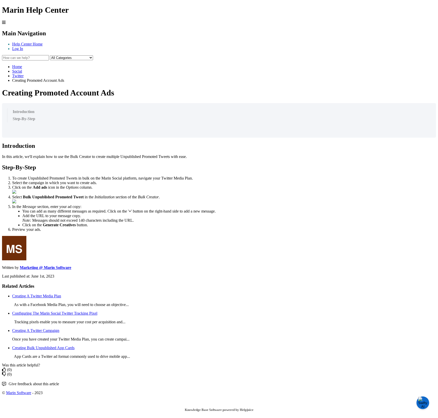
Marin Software (18, 393)
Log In (17, 48)
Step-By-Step (24, 119)
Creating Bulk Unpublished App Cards (43, 348)
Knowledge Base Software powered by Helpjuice (219, 410)
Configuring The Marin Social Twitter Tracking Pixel (54, 313)
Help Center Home (27, 44)
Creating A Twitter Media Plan (36, 296)
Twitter (18, 76)
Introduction (23, 111)
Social (17, 71)
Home (17, 67)
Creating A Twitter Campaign (35, 330)
